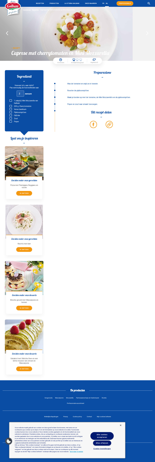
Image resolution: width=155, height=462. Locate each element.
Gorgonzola (48, 398)
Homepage (27, 10)
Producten (54, 3)
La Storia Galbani (71, 3)
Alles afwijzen (102, 443)
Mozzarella (69, 398)
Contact (89, 416)
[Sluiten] (120, 425)
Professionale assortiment (75, 403)
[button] (8, 441)
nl (107, 3)
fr (103, 3)
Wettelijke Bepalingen (51, 416)
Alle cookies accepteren (102, 436)
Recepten (40, 3)
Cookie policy (77, 416)
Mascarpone (59, 398)
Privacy (65, 416)
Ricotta (104, 398)
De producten (77, 390)
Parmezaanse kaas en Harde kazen (87, 398)
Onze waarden (91, 3)
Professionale (125, 3)
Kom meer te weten (76, 451)
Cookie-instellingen (102, 449)
